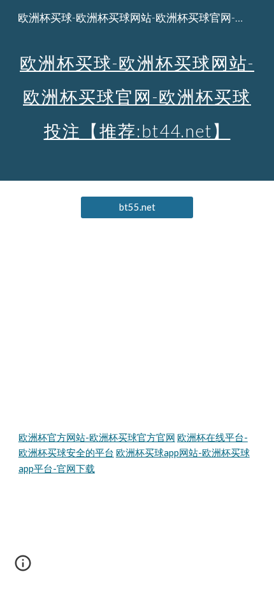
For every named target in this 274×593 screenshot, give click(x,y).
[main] (137, 90)
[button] (23, 567)
